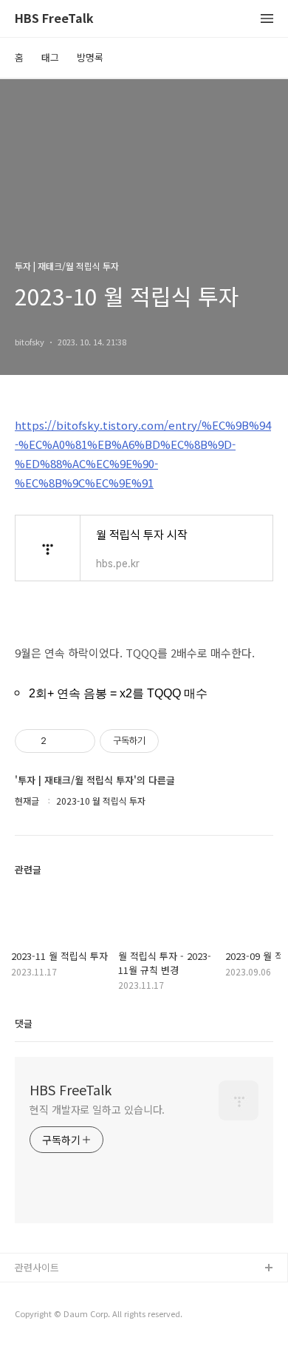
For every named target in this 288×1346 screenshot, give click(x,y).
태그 (50, 57)
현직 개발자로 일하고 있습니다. (97, 1109)
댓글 (23, 1023)
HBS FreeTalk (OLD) (59, 1292)
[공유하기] (60, 741)
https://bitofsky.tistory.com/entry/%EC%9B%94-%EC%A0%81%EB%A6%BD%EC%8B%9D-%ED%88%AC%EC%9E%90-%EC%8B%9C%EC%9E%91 (143, 453)
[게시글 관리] (78, 741)
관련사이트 (37, 1267)
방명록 (90, 57)
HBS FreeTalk (54, 19)
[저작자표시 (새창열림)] (165, 741)
